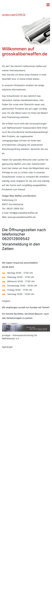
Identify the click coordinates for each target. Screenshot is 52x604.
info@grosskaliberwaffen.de (23, 212)
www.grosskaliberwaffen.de (22, 217)
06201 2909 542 (15, 208)
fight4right (7, 347)
